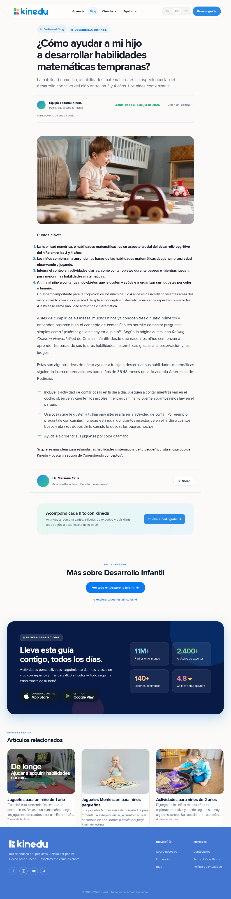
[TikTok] (44, 871)
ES (176, 11)
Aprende (78, 11)
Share (186, 481)
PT (186, 11)
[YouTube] (34, 871)
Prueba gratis (206, 11)
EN (167, 11)
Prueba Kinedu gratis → (164, 519)
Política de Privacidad (208, 866)
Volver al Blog (54, 29)
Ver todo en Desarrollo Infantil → (115, 587)
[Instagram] (23, 871)
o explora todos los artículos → (115, 599)
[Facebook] (13, 871)
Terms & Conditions (207, 859)
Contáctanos (202, 851)
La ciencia (162, 859)
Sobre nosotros (166, 851)
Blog (93, 11)
